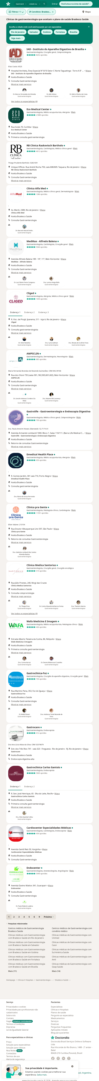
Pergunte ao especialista (62, 1015)
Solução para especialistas (18, 1044)
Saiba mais (42, 1074)
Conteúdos (11, 1053)
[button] (89, 27)
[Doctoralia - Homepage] (9, 3)
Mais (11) (12, 971)
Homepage (10, 980)
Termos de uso (13, 1056)
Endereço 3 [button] (43, 312)
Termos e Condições (15, 1024)
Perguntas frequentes (61, 1027)
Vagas (19, 1021)
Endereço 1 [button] (15, 312)
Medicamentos (58, 1018)
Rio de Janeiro (18, 32)
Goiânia (47, 32)
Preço (9, 1042)
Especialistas (57, 1006)
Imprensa (10, 1027)
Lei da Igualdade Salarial (17, 1030)
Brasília (73, 32)
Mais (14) (56, 971)
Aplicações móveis (59, 1030)
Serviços (55, 1021)
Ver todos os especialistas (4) (24, 101)
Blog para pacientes (60, 1032)
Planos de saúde (58, 1012)
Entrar (55, 4)
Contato (10, 1018)
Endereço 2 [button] (29, 312)
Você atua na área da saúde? (75, 4)
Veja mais (16, 38)
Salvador (34, 32)
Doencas (55, 1024)
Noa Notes (14, 1050)
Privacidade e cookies (16, 1006)
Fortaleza (60, 32)
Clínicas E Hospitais (25, 980)
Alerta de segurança (15, 1059)
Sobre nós (11, 1015)
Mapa (88, 11)
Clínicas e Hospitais (59, 1009)
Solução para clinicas (15, 1047)
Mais (73, 112)
